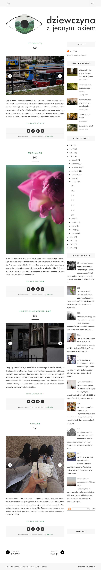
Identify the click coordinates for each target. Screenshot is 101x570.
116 (78, 404)
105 (78, 335)
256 (72, 210)
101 (78, 429)
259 (35, 315)
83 (78, 357)
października (76, 167)
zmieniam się (35, 153)
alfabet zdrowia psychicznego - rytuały (85, 88)
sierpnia (75, 174)
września (75, 171)
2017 (72, 149)
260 (35, 157)
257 (72, 205)
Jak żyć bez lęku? (86, 126)
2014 (72, 237)
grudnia (74, 160)
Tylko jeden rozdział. (85, 382)
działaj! (35, 424)
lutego (74, 230)
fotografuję (35, 44)
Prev (10, 76)
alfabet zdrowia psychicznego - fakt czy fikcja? (86, 482)
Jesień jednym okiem (84, 116)
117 (78, 454)
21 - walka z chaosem (85, 263)
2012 (72, 244)
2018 (72, 145)
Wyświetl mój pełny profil (76, 55)
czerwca (75, 182)
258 (35, 428)
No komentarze (23, 137)
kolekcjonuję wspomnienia (35, 311)
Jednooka (49, 137)
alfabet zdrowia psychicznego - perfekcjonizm (85, 103)
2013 (72, 240)
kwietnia (75, 222)
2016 (72, 153)
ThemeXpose (27, 566)
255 (72, 215)
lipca (73, 178)
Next (60, 76)
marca (74, 226)
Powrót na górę (86, 567)
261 (35, 48)
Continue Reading (34, 123)
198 (78, 313)
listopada (75, 164)
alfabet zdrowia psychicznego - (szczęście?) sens (86, 73)
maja (73, 219)
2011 (72, 248)
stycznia (75, 233)
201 (78, 288)
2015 (72, 156)
